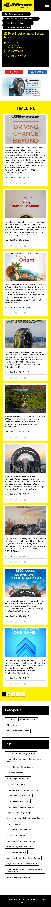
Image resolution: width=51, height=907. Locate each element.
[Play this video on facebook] (25, 130)
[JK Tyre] (18, 5)
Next (18, 694)
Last (23, 694)
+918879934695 (15, 51)
